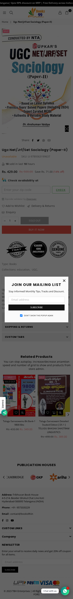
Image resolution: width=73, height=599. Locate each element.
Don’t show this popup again (38, 315)
